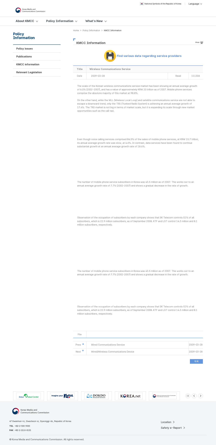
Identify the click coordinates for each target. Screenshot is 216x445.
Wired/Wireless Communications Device (112, 351)
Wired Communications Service (108, 344)
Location (166, 422)
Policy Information (59, 21)
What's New (94, 21)
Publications (24, 56)
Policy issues (24, 48)
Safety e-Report (171, 427)
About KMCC (25, 21)
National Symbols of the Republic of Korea (163, 4)
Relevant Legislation (29, 72)
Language (194, 3)
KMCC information (27, 64)
